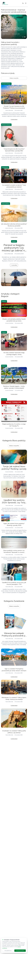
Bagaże (14, 241)
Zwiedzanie (6, 25)
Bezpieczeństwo (6, 83)
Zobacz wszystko (14, 78)
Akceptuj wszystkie (20, 950)
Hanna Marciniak (9, 505)
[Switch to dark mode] (23, 3)
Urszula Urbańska (9, 323)
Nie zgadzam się (8, 950)
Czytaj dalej (14, 265)
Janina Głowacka (6, 34)
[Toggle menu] (25, 3)
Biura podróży (5, 203)
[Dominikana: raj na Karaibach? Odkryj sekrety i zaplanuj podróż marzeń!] (14, 27)
